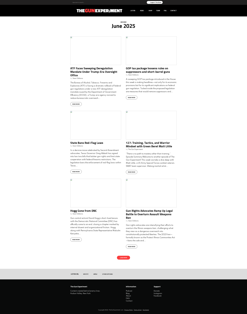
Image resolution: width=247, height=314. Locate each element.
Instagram (158, 293)
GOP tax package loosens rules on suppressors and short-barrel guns (148, 70)
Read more (76, 104)
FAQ (165, 10)
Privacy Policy (128, 310)
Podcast (129, 291)
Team (158, 10)
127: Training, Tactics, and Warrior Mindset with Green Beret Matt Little (149, 144)
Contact (173, 10)
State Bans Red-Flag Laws (86, 143)
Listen (132, 10)
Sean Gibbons (78, 78)
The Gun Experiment (135, 149)
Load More (123, 258)
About (128, 296)
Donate (157, 291)
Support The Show (155, 2)
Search (89, 2)
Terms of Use (138, 310)
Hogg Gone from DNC (83, 210)
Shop (150, 10)
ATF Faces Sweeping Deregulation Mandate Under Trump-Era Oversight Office (93, 71)
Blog (128, 293)
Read (142, 10)
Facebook (158, 296)
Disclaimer (146, 310)
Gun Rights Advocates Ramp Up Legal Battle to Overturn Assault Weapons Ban (149, 214)
